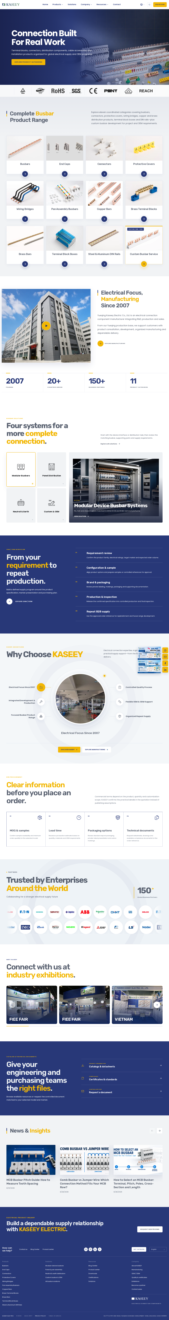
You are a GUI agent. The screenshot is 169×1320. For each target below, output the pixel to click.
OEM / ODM (136, 1273)
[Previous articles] (152, 1131)
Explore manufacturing (95, 750)
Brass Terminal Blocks (10, 1293)
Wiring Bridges (7, 1281)
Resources (101, 4)
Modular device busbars (54, 1266)
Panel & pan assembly (53, 1270)
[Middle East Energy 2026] (149, 666)
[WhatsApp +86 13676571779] (165, 650)
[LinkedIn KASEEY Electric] (165, 670)
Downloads (93, 1273)
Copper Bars (7, 1289)
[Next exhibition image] (157, 1004)
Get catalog (138, 1249)
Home (45, 4)
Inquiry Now (160, 4)
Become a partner (138, 1285)
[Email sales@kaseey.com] (165, 657)
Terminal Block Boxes (10, 1301)
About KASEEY (137, 1266)
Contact (117, 4)
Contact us (23, 1249)
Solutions (72, 4)
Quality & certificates (139, 1277)
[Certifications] (100, 1249)
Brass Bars (6, 1297)
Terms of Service (55, 1316)
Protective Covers (9, 1277)
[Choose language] (142, 4)
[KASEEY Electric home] (11, 4)
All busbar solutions (52, 1281)
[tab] (21, 469)
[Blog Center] (90, 1249)
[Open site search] (149, 4)
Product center (48, 1249)
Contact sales (137, 1289)
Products (57, 4)
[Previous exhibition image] (12, 1004)
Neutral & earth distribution (55, 1273)
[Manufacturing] (95, 1249)
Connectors (6, 1273)
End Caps (5, 1270)
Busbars (5, 1266)
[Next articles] (160, 1131)
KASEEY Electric (8, 1316)
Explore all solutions (109, 444)
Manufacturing (137, 1270)
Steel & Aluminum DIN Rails (12, 1305)
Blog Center (35, 1249)
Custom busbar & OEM (53, 1277)
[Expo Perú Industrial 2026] (149, 653)
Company (85, 4)
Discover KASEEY (67, 750)
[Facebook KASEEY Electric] (165, 663)
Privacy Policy (40, 1316)
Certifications (93, 1277)
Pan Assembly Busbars (10, 1285)
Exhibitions (135, 1281)
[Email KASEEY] (86, 1249)
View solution (80, 516)
